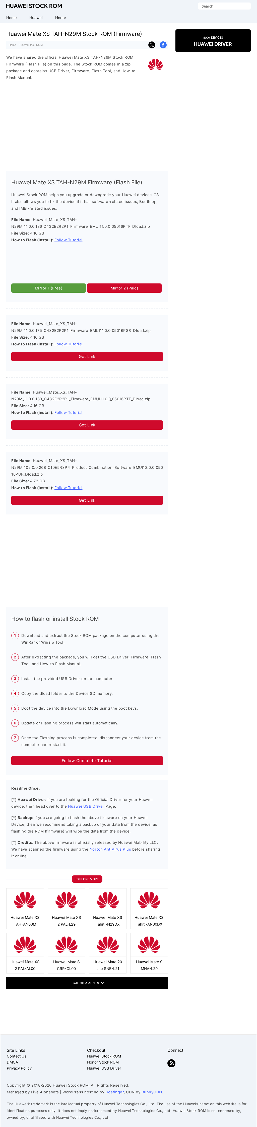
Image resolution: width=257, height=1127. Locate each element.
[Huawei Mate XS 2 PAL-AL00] (25, 955)
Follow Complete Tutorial (87, 760)
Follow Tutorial (68, 240)
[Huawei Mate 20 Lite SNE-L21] (107, 955)
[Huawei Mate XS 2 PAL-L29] (66, 910)
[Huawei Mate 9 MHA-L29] (149, 955)
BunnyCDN (152, 1092)
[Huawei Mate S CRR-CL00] (66, 955)
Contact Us (16, 1056)
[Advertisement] (87, 124)
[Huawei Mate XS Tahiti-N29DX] (107, 910)
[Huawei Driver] (213, 47)
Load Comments (85, 983)
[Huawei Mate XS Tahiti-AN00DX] (149, 910)
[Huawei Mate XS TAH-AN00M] (25, 910)
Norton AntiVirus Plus (110, 849)
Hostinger (114, 1092)
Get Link (87, 356)
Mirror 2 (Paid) (124, 288)
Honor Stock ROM (103, 1062)
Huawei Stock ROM (34, 6)
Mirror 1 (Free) (48, 288)
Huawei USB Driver (86, 806)
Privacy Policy (19, 1068)
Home (12, 44)
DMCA (12, 1062)
